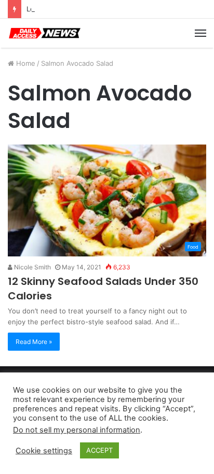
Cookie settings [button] (44, 450)
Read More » (34, 342)
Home (24, 63)
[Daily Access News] (44, 33)
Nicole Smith (31, 267)
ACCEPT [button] (99, 450)
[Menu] (200, 33)
